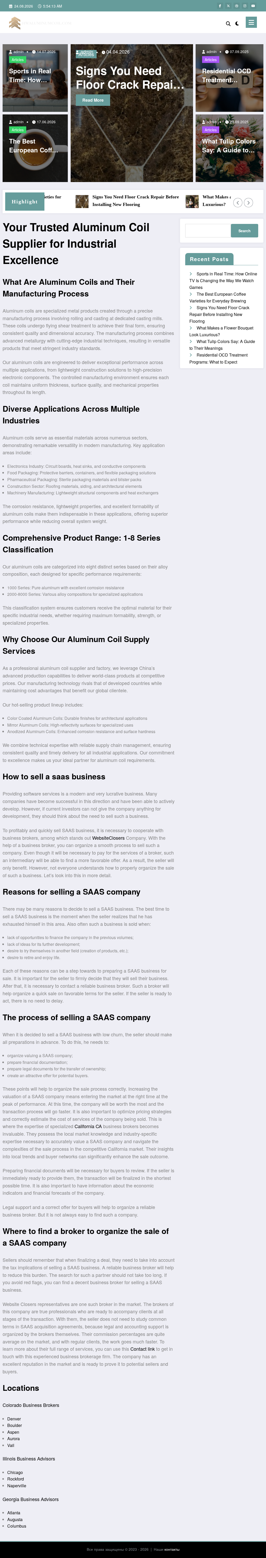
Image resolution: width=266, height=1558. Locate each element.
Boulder (14, 1425)
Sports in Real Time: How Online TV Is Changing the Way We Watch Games (31, 75)
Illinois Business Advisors (29, 1458)
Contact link (142, 1348)
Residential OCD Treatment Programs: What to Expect (226, 75)
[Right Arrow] (248, 202)
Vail (10, 1445)
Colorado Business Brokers (31, 1404)
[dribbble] (237, 6)
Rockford (15, 1479)
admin (18, 51)
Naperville (16, 1486)
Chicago (15, 1472)
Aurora (13, 1438)
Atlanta (13, 1513)
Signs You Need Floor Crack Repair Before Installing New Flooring (114, 200)
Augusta (15, 1519)
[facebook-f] (220, 6)
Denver (14, 1419)
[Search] (228, 23)
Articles (18, 59)
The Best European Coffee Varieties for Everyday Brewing (34, 145)
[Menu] (251, 22)
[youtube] (253, 6)
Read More (106, 100)
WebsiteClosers (108, 837)
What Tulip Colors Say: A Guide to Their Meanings (229, 145)
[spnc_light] (237, 22)
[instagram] (245, 6)
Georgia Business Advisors (31, 1499)
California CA (88, 1126)
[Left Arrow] (238, 202)
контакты (171, 1549)
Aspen (13, 1432)
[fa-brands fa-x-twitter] (228, 6)
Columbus (16, 1526)
